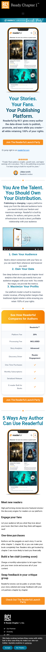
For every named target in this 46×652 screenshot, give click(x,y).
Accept (7, 648)
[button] (23, 13)
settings (28, 643)
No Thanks (20, 648)
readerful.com (23, 150)
